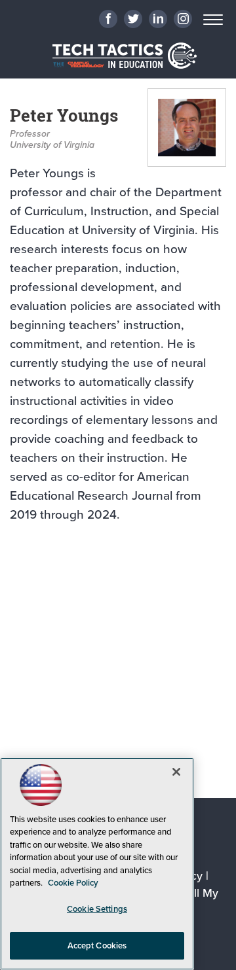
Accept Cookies (97, 945)
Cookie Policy (73, 882)
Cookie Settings (97, 909)
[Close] (176, 771)
